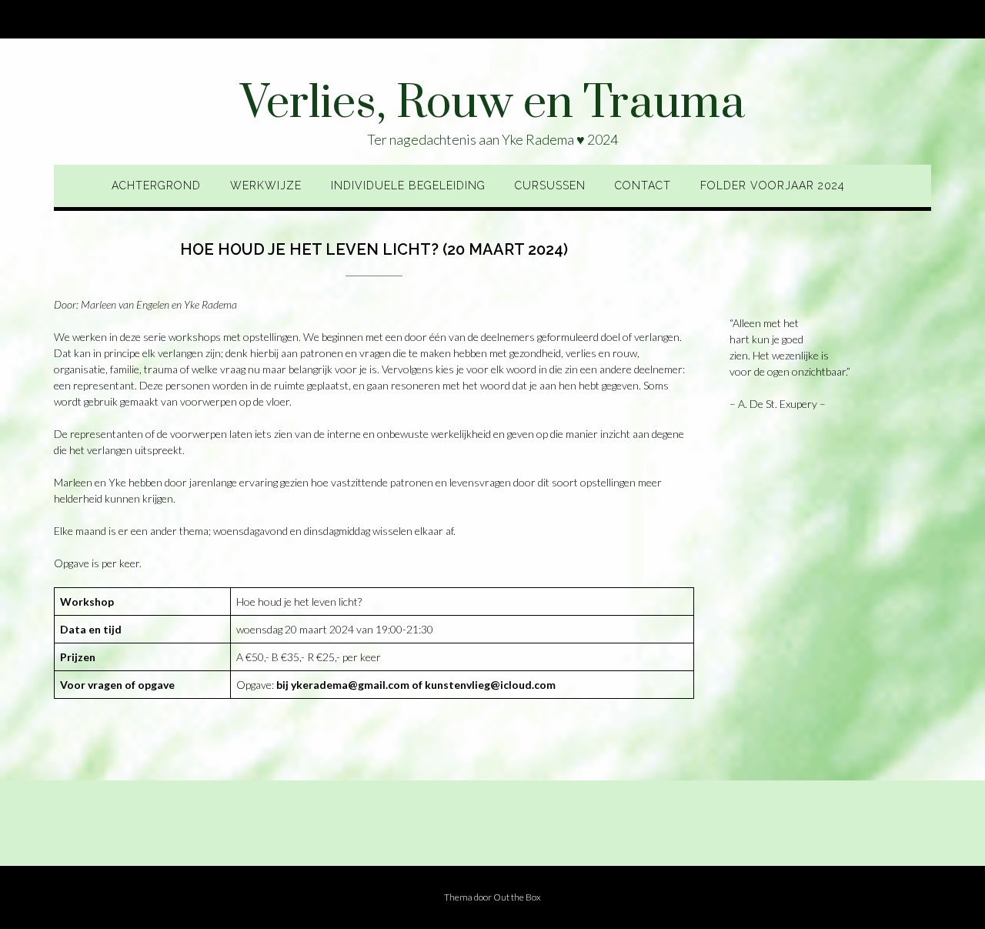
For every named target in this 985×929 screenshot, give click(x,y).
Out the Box (517, 897)
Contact (643, 185)
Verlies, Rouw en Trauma (492, 104)
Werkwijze (266, 185)
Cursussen (550, 185)
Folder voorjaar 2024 (772, 185)
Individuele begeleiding (408, 185)
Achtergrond (156, 185)
